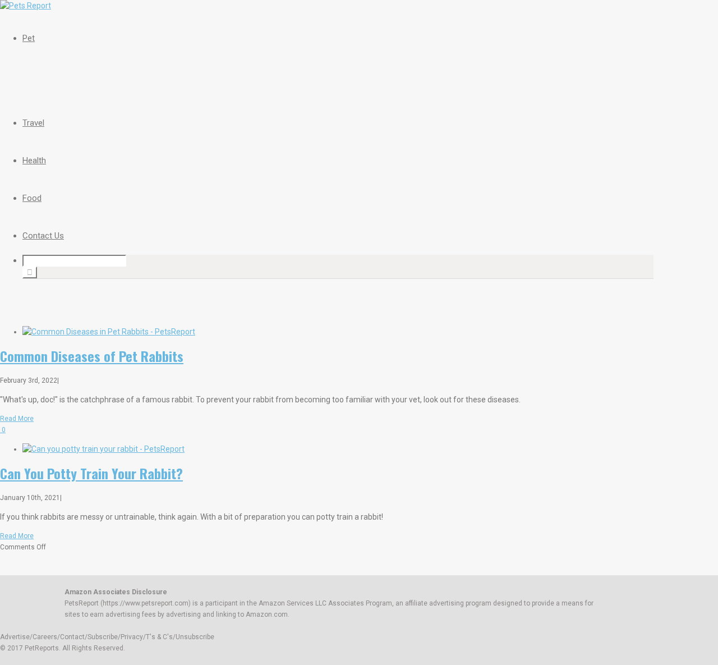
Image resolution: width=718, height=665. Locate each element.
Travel (33, 123)
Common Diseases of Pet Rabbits (91, 356)
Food (32, 198)
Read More (17, 419)
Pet (28, 38)
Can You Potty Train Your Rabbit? (91, 473)
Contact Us (43, 236)
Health (34, 160)
